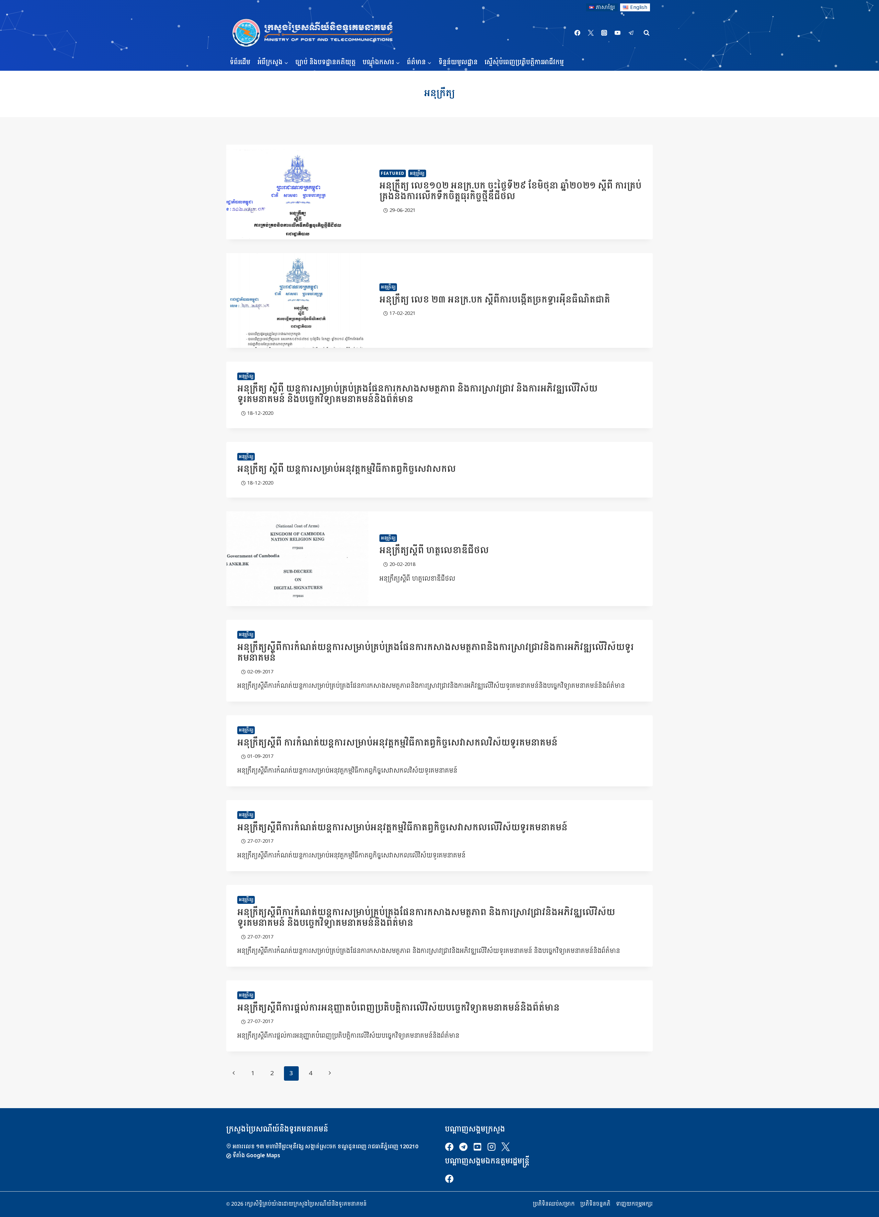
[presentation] (297, 192)
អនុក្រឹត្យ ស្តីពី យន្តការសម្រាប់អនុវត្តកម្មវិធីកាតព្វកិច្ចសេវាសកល (346, 469)
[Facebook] (577, 33)
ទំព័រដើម (240, 62)
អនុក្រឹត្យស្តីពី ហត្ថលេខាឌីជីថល (434, 550)
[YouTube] (618, 33)
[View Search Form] (646, 33)
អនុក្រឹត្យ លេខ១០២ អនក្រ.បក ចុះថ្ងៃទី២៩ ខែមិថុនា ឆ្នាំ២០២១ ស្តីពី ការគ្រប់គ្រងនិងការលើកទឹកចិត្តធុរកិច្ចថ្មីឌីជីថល (510, 191)
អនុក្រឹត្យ (417, 173)
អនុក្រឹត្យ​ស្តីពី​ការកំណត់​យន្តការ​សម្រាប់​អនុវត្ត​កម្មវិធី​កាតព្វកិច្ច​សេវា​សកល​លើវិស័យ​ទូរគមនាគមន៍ (402, 827)
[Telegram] (631, 33)
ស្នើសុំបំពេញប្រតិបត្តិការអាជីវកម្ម (524, 62)
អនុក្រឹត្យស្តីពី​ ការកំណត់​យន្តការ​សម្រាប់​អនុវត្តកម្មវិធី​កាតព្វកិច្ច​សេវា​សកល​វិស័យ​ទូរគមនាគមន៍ (397, 743)
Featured (392, 173)
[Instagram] (604, 33)
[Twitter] (591, 33)
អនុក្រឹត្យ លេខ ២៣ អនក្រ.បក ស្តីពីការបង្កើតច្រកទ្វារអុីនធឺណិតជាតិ (494, 300)
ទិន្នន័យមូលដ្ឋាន (458, 62)
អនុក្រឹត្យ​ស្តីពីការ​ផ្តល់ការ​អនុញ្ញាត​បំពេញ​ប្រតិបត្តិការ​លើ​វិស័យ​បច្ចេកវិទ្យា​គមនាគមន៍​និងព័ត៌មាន (398, 1008)
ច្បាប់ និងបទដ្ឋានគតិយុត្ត (325, 62)
